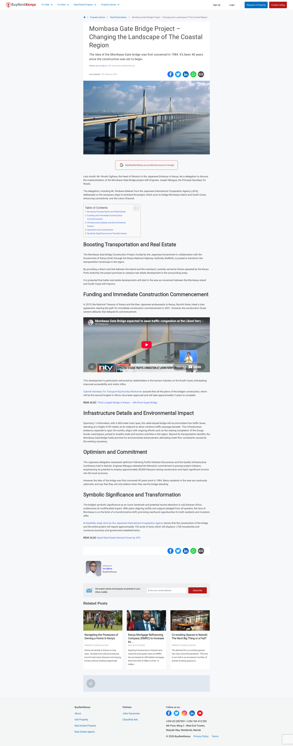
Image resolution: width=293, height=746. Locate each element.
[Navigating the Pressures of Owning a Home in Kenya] (103, 621)
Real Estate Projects (83, 4)
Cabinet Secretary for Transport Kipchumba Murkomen (112, 391)
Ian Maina (102, 66)
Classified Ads (130, 719)
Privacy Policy (201, 736)
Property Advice (108, 4)
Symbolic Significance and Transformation (107, 233)
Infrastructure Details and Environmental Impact (106, 224)
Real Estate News (118, 17)
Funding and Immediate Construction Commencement (104, 217)
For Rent (62, 4)
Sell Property (81, 719)
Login (232, 5)
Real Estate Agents (85, 731)
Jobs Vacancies (131, 713)
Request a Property (256, 5)
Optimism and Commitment (100, 230)
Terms (215, 736)
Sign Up (216, 5)
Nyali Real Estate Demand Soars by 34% (119, 537)
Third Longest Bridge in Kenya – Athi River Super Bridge (127, 402)
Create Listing (278, 5)
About (78, 713)
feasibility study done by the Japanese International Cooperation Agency (124, 523)
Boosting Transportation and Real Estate (106, 211)
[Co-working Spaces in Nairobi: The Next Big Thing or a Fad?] (190, 621)
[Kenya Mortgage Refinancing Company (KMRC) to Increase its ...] (146, 621)
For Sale (45, 4)
